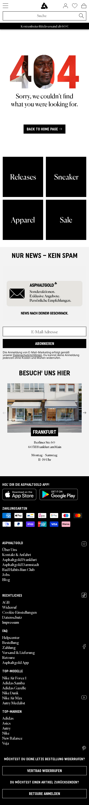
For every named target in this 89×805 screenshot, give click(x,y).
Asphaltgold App (15, 662)
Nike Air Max (12, 697)
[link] (44, 5)
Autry (6, 727)
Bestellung (10, 642)
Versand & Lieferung (18, 652)
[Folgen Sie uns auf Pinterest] (84, 748)
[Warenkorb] (83, 5)
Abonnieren (44, 343)
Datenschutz (12, 617)
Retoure (8, 657)
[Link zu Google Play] (58, 494)
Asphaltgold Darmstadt (20, 564)
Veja (5, 742)
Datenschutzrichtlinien (27, 355)
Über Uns (9, 549)
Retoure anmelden (44, 794)
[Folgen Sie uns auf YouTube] (84, 697)
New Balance (12, 737)
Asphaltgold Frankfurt (19, 559)
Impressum (10, 622)
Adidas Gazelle (14, 687)
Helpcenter (11, 637)
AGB (6, 602)
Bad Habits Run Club (18, 569)
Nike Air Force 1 (14, 677)
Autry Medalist (13, 702)
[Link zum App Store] (19, 494)
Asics (6, 722)
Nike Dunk (10, 692)
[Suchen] (81, 16)
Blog (6, 579)
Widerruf (9, 607)
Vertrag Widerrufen (44, 771)
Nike (5, 732)
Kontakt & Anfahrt (16, 554)
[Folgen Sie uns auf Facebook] (84, 646)
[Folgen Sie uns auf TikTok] (84, 595)
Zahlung (9, 647)
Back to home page (42, 129)
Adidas (7, 717)
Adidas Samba (13, 682)
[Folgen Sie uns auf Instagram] (84, 543)
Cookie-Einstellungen (19, 612)
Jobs (6, 574)
